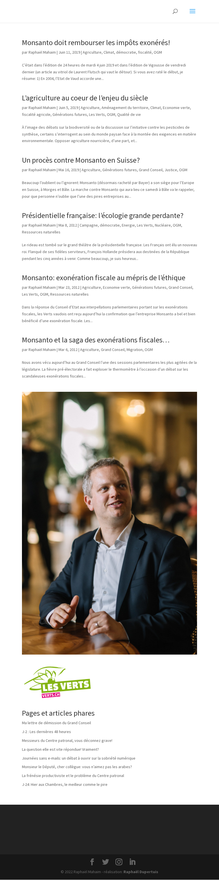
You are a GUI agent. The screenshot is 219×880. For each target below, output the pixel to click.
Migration (135, 349)
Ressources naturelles (41, 232)
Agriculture (92, 52)
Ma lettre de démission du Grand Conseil (56, 722)
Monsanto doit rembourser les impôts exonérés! (96, 42)
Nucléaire (163, 225)
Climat (109, 52)
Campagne (89, 225)
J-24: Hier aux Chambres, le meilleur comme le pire (65, 784)
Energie (128, 225)
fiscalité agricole (36, 114)
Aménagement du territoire (125, 107)
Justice (171, 169)
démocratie (126, 52)
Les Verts (97, 114)
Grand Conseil (151, 169)
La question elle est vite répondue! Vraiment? (60, 749)
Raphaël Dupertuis (140, 871)
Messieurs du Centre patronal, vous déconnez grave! (67, 740)
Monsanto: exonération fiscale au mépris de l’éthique (103, 277)
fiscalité (145, 52)
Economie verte (176, 107)
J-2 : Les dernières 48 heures (46, 731)
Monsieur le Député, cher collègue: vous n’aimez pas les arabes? (77, 766)
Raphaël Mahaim (42, 52)
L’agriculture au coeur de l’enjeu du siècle (85, 97)
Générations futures (69, 114)
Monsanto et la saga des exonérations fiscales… (96, 339)
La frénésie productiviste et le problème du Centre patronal (73, 775)
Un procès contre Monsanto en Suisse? (81, 160)
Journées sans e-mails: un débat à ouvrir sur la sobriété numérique (78, 758)
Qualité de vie (129, 114)
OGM (158, 52)
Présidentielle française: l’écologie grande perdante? (102, 215)
